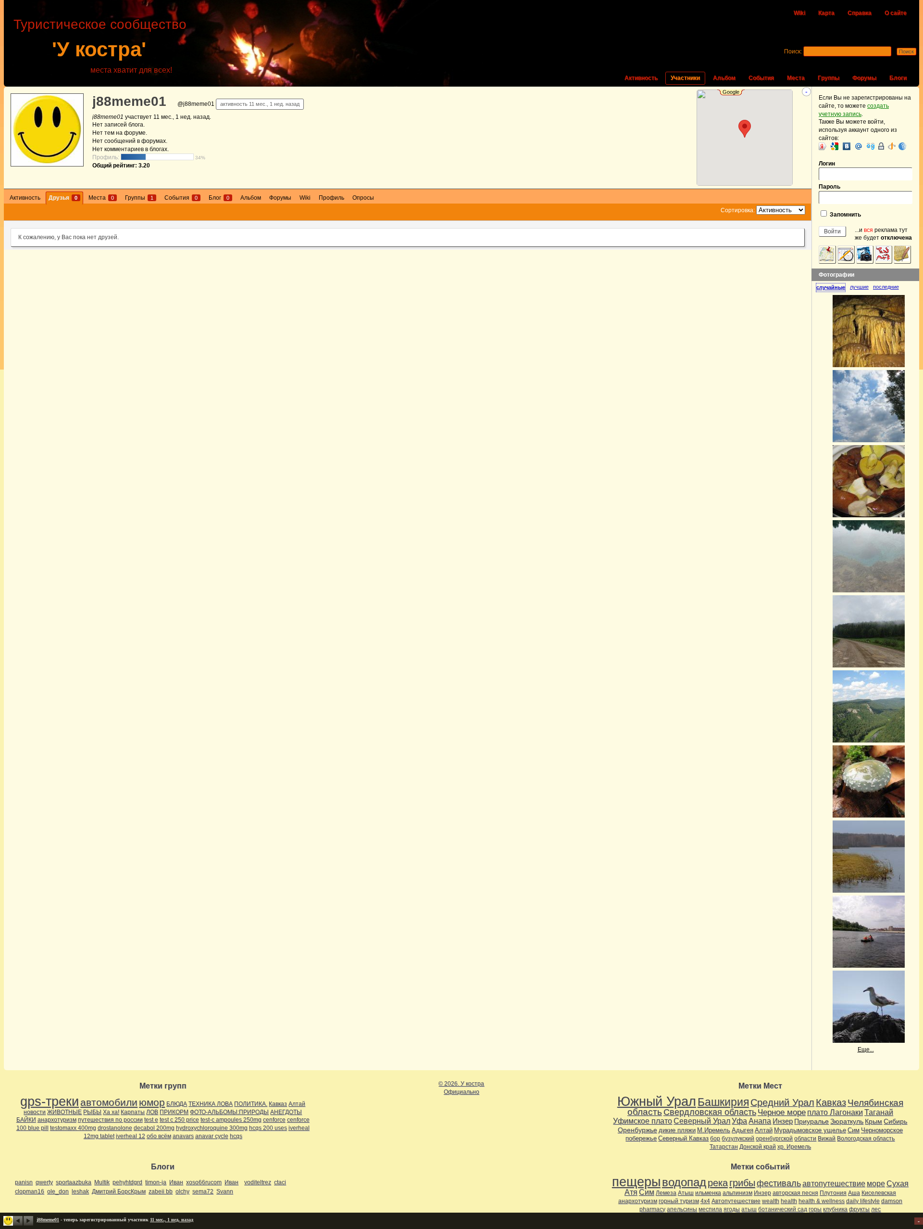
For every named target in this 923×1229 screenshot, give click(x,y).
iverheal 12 (130, 1136)
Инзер (783, 1121)
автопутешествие (833, 1183)
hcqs (236, 1136)
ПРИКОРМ (174, 1112)
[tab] (833, 287)
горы (815, 1209)
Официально (461, 1091)
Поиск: (793, 51)
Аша (854, 1193)
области (805, 1138)
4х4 (705, 1201)
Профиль (331, 197)
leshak (80, 1191)
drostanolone (115, 1128)
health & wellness (821, 1201)
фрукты (859, 1209)
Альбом (724, 78)
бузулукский (738, 1138)
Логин (827, 163)
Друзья (63, 197)
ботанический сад (782, 1209)
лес (876, 1209)
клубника (835, 1209)
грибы (742, 1183)
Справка (860, 13)
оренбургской (774, 1138)
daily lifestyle (863, 1201)
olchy (182, 1191)
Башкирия (723, 1102)
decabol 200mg (154, 1128)
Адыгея (742, 1130)
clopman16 (29, 1191)
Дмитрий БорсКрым (119, 1191)
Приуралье (811, 1121)
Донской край (757, 1146)
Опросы (363, 197)
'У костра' (99, 49)
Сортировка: (738, 210)
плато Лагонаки (835, 1112)
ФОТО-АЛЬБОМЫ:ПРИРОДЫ (229, 1112)
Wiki (799, 13)
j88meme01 (129, 101)
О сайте (896, 13)
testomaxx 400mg (73, 1128)
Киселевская (878, 1193)
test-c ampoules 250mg (231, 1119)
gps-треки (49, 1101)
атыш (749, 1209)
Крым (873, 1121)
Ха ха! (111, 1112)
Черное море (782, 1112)
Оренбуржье (637, 1130)
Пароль (829, 186)
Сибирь (895, 1121)
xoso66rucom (204, 1182)
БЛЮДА (176, 1104)
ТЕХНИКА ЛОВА (210, 1104)
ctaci (280, 1182)
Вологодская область (866, 1138)
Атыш (686, 1193)
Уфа (739, 1120)
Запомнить (844, 214)
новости (35, 1112)
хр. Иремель (794, 1146)
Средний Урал (782, 1102)
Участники (685, 78)
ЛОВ (152, 1112)
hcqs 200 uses (268, 1128)
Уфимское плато (642, 1120)
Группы (828, 78)
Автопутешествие (736, 1201)
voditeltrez (257, 1182)
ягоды (731, 1209)
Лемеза (666, 1193)
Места (796, 78)
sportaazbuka (73, 1182)
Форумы (864, 78)
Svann (224, 1191)
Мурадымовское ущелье (810, 1130)
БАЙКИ (26, 1119)
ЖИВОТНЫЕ (64, 1112)
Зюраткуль (846, 1121)
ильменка (708, 1193)
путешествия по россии (110, 1119)
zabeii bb (161, 1191)
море (876, 1183)
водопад (684, 1182)
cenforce (274, 1119)
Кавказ (278, 1104)
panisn (24, 1182)
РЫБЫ (92, 1112)
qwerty (44, 1182)
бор (715, 1138)
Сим (854, 1130)
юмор (152, 1102)
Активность (641, 78)
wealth (770, 1201)
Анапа (759, 1121)
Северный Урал (702, 1120)
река (718, 1183)
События (761, 78)
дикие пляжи (677, 1130)
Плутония (833, 1193)
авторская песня (795, 1193)
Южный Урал (656, 1101)
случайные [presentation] (830, 287)
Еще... (866, 1049)
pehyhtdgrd (127, 1182)
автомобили (108, 1102)
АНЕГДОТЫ (286, 1112)
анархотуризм (56, 1119)
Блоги (898, 78)
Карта (826, 13)
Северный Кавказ (683, 1138)
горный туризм (679, 1201)
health (789, 1201)
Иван (176, 1182)
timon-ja (155, 1182)
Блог (219, 197)
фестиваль (779, 1183)
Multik (102, 1182)
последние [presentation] (886, 287)
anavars (183, 1136)
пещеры (636, 1182)
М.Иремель (713, 1130)
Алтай (296, 1104)
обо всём (159, 1136)
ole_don (58, 1191)
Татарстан (724, 1146)
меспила (710, 1209)
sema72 (202, 1191)
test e (151, 1119)
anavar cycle (211, 1136)
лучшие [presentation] (859, 287)
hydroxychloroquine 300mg (212, 1128)
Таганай (878, 1112)
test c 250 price (179, 1119)
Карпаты (133, 1112)
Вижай (827, 1138)
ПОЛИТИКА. (250, 1104)
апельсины (682, 1209)
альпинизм (737, 1193)
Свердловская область (709, 1112)
